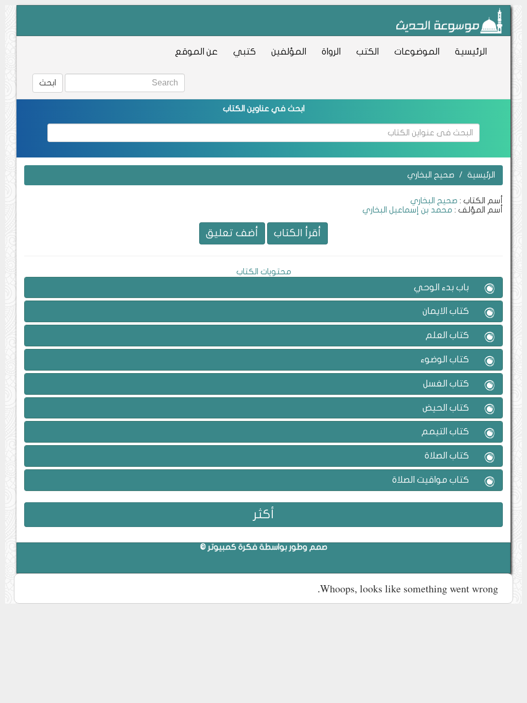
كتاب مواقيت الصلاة (430, 480)
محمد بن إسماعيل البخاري (407, 210)
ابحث (47, 83)
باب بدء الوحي (441, 287)
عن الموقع (196, 52)
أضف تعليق (232, 232)
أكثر (263, 514)
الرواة (331, 52)
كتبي (244, 52)
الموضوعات (417, 52)
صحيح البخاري (430, 175)
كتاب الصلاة (447, 456)
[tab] (263, 287)
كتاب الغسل (446, 384)
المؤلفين (288, 52)
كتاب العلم (447, 335)
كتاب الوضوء (444, 359)
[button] (489, 289)
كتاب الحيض (446, 408)
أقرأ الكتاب (297, 232)
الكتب (367, 52)
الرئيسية (471, 52)
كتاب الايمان (446, 311)
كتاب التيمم (445, 431)
